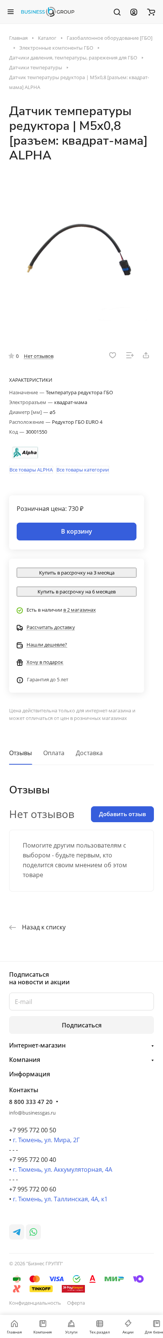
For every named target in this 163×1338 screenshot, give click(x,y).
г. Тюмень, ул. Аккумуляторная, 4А (62, 1169)
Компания (24, 1059)
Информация (29, 1074)
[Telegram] (16, 1232)
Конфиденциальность (35, 1302)
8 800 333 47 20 (31, 1101)
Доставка (89, 753)
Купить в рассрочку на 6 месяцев (77, 591)
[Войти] (133, 12)
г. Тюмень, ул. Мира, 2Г (46, 1140)
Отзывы (20, 753)
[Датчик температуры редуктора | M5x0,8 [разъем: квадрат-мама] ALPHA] (81, 251)
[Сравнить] (130, 355)
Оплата (53, 753)
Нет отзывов (38, 356)
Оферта (76, 1302)
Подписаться (82, 1025)
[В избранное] (113, 355)
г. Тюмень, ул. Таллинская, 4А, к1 (60, 1199)
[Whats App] (33, 1232)
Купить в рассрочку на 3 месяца (76, 572)
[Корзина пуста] (151, 12)
